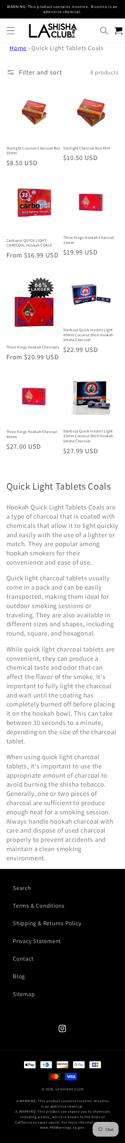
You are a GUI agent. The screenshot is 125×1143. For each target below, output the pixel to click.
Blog (19, 976)
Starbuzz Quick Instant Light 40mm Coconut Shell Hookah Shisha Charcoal (88, 334)
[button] (10, 30)
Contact (23, 958)
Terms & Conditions (39, 905)
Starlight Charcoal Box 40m (86, 148)
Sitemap (24, 994)
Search (22, 888)
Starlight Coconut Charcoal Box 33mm (33, 151)
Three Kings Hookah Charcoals (32, 347)
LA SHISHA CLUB (69, 1089)
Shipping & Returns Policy (47, 923)
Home (18, 48)
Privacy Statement (37, 941)
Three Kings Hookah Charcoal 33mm (88, 240)
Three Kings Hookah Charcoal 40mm (31, 434)
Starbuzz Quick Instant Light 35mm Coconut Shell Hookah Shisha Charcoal (88, 436)
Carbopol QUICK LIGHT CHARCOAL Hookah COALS (29, 243)
